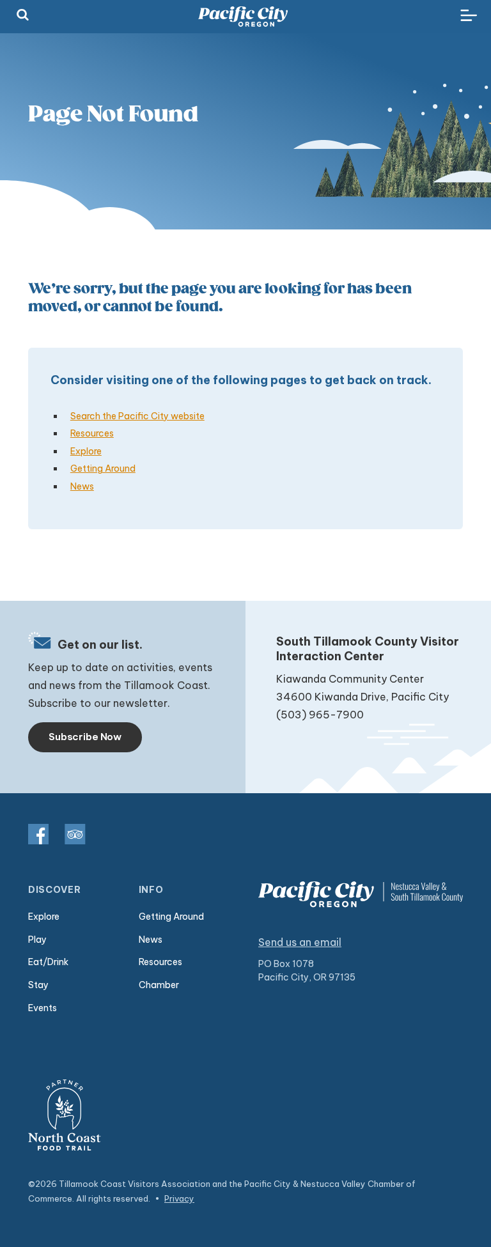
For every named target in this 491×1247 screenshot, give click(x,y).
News (82, 486)
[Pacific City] (243, 16)
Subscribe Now (85, 737)
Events (42, 1008)
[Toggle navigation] (468, 16)
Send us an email (299, 942)
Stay (38, 985)
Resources (92, 433)
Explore (86, 451)
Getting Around (103, 468)
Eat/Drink (48, 962)
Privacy (179, 1198)
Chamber (159, 985)
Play (37, 939)
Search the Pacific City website (137, 416)
